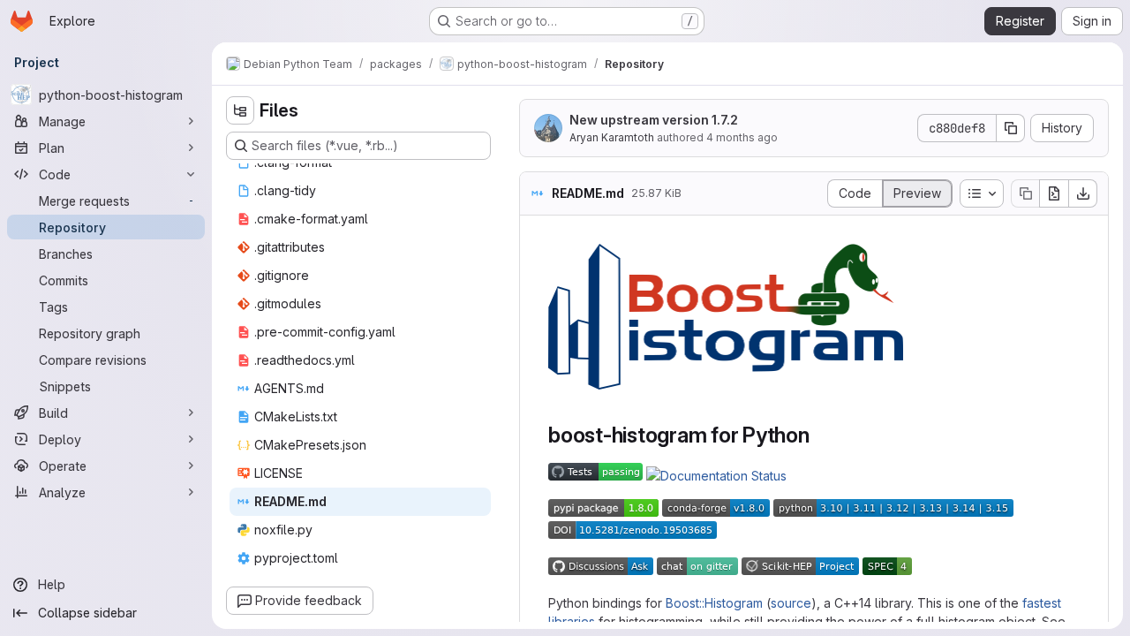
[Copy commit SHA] (1011, 128)
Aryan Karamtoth (611, 137)
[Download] (1083, 193)
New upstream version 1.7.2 (653, 119)
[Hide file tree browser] (240, 110)
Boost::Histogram (714, 602)
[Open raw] (1054, 193)
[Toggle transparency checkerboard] (889, 258)
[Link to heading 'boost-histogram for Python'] (821, 435)
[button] (725, 384)
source (791, 602)
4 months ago (742, 137)
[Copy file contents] (1025, 193)
